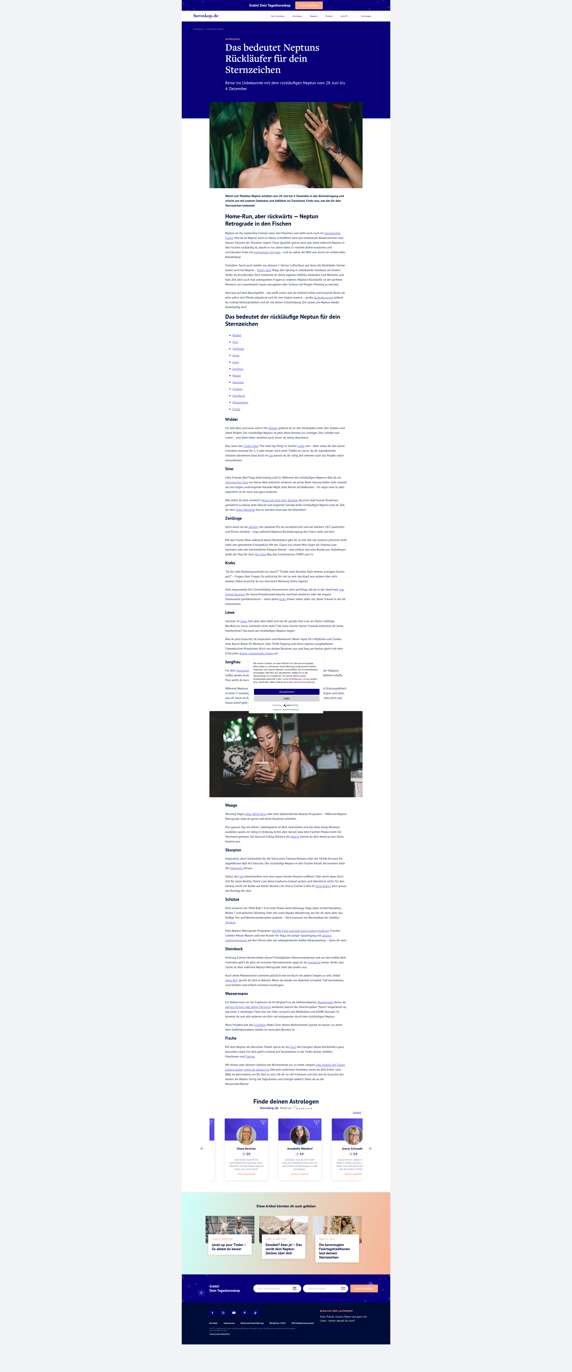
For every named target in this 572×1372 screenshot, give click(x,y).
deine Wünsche (245, 510)
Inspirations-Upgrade (267, 252)
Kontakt (213, 1323)
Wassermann (240, 402)
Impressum (229, 1323)
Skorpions (236, 868)
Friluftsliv (260, 1025)
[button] (202, 1148)
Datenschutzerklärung (252, 1323)
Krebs (235, 355)
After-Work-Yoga (255, 814)
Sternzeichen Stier (236, 482)
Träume (250, 1056)
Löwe (235, 362)
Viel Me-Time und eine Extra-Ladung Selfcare (300, 931)
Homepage (198, 29)
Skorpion (238, 382)
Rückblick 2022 (278, 1323)
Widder (236, 335)
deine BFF (231, 980)
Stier (235, 342)
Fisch (293, 1047)
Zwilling (253, 527)
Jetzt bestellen (309, 5)
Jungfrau (237, 369)
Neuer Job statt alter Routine (279, 500)
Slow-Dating (323, 886)
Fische (236, 409)
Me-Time (260, 554)
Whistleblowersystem (303, 1323)
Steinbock (238, 395)
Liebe (301, 446)
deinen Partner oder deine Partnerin (248, 1007)
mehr (286, 698)
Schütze (237, 389)
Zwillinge (238, 348)
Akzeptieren (286, 691)
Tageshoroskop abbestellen (219, 1334)
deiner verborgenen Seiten (256, 653)
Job (271, 455)
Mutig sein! (264, 270)
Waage (236, 375)
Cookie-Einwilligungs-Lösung (296, 679)
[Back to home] (206, 16)
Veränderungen (323, 297)
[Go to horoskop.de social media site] (212, 1313)
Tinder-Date (251, 446)
